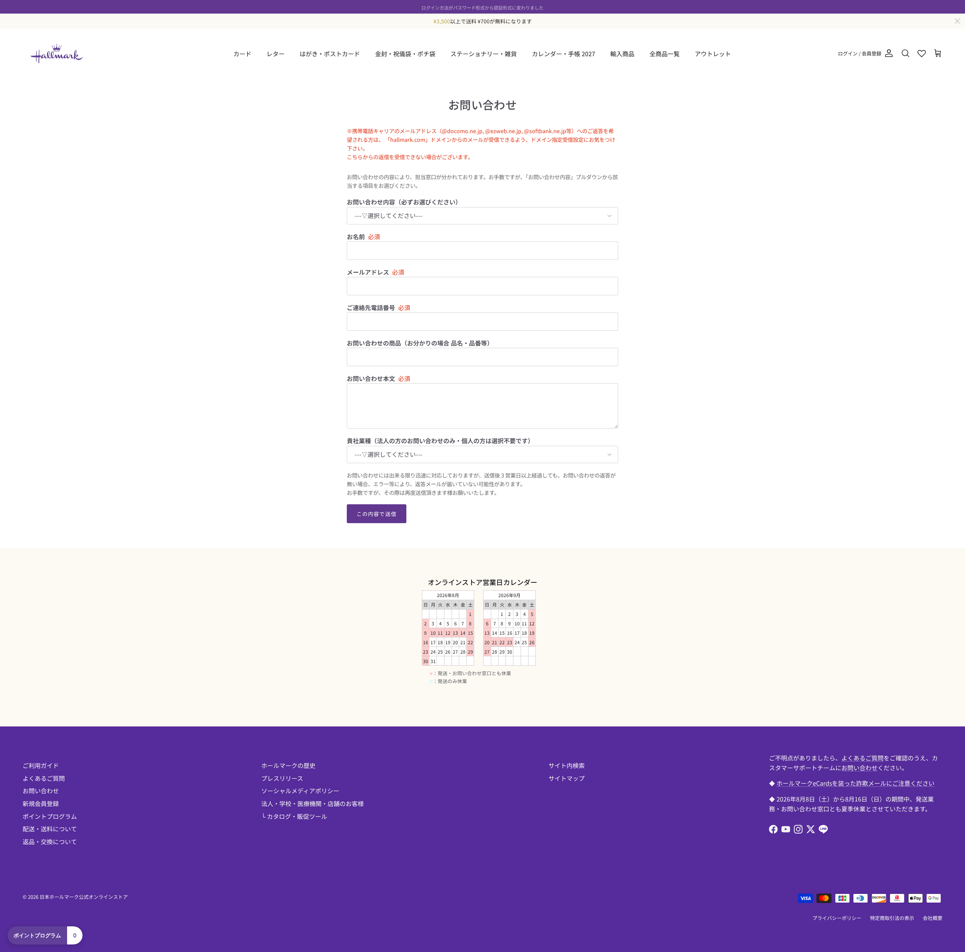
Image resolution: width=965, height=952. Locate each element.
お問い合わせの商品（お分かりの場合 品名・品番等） (420, 342)
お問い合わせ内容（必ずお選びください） (404, 201)
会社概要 (932, 917)
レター (276, 53)
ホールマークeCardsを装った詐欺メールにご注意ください (855, 783)
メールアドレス (368, 271)
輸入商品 (622, 53)
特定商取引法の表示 (892, 917)
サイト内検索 (566, 765)
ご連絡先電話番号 (371, 307)
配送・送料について (50, 828)
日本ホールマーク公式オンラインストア (84, 896)
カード (242, 53)
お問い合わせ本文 (371, 378)
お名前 (356, 236)
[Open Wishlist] (922, 53)
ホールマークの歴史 (288, 765)
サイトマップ (566, 778)
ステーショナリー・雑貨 (483, 53)
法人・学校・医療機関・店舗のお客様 (312, 803)
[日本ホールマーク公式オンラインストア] (56, 53)
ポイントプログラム (50, 816)
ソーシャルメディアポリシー (300, 790)
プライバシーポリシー (836, 917)
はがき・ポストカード (330, 53)
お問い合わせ (41, 790)
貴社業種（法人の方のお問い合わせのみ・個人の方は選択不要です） (440, 440)
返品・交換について (50, 841)
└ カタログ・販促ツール (294, 816)
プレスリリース (282, 778)
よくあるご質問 (44, 778)
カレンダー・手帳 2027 (563, 53)
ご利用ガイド (41, 765)
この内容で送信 (377, 513)
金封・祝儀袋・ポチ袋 (405, 53)
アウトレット (713, 53)
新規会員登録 (41, 803)
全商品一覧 (664, 53)
